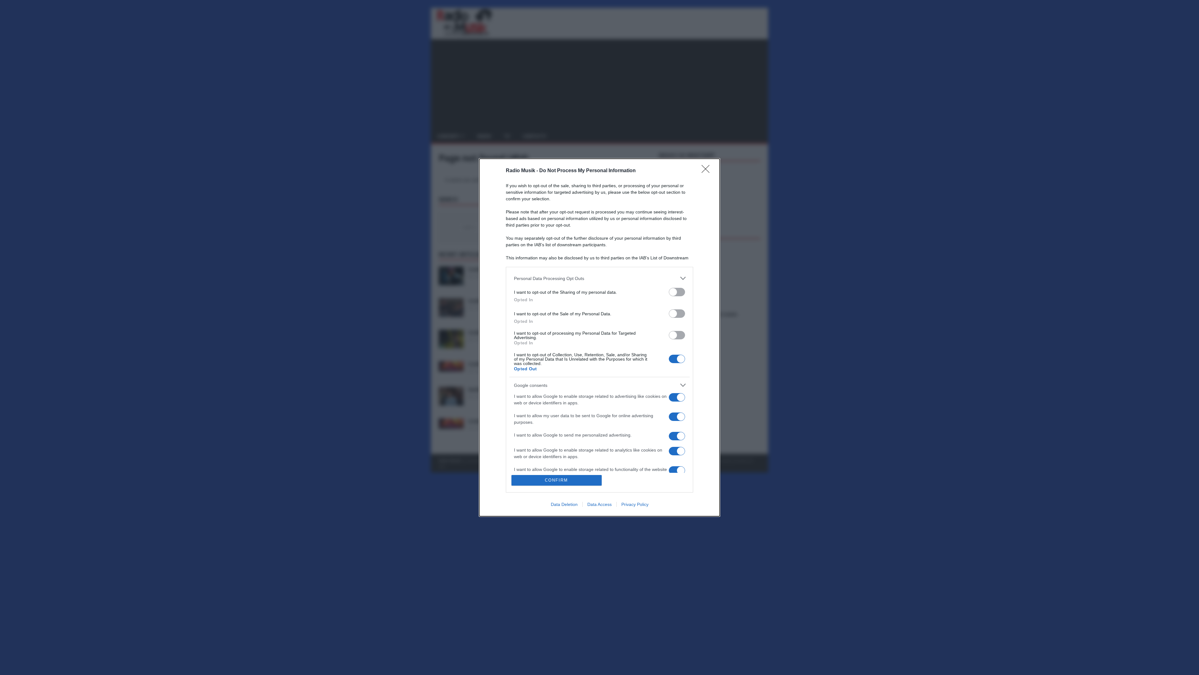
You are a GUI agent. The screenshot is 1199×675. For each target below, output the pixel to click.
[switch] (677, 292)
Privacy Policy (635, 504)
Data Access (599, 504)
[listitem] (599, 278)
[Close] (707, 171)
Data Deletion (564, 504)
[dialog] (599, 337)
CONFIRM (556, 480)
